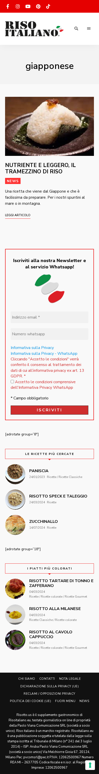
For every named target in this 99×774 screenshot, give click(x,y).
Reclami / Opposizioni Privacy (49, 694)
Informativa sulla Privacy (32, 348)
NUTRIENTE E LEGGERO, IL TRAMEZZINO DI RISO (40, 168)
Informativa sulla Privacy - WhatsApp (44, 353)
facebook (8, 6)
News (13, 181)
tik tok (48, 6)
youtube (28, 6)
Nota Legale (70, 679)
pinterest (38, 6)
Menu (89, 29)
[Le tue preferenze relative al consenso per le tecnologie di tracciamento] (90, 765)
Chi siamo (26, 679)
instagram (18, 6)
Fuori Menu (65, 701)
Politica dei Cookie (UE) (30, 701)
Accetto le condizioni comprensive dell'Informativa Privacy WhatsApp (43, 384)
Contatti (47, 679)
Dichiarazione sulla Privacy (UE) (49, 686)
